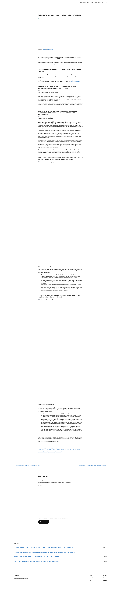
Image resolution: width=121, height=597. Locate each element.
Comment (40, 485)
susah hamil (58, 451)
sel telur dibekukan (76, 449)
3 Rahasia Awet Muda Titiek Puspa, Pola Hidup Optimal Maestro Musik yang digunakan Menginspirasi (44, 552)
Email (39, 506)
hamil (54, 449)
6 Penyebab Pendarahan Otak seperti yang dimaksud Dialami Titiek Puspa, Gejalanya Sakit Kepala (43, 547)
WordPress (105, 592)
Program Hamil (50, 49)
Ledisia (15, 2)
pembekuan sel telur (75, 81)
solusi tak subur (51, 451)
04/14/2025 (105, 547)
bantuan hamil (41, 449)
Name (39, 500)
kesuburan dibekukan (61, 449)
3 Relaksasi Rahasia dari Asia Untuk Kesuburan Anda (27, 465)
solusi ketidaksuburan (43, 451)
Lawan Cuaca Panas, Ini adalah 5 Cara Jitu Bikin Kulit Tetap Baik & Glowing (36, 556)
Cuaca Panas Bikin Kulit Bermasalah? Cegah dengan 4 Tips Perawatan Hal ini (37, 561)
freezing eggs (48, 449)
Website (39, 512)
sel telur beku (69, 449)
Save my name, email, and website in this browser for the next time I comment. (53, 518)
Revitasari (44, 49)
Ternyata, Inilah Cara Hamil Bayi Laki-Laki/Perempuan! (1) (92, 465)
